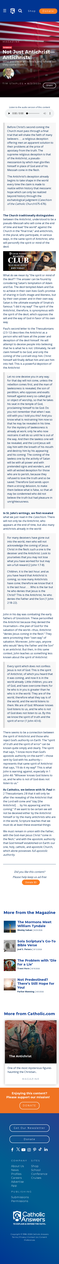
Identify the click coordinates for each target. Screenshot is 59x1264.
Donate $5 (31, 882)
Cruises (36, 1177)
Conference (39, 1174)
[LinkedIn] (46, 1150)
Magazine (11, 41)
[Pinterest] (35, 1150)
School (36, 1170)
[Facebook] (12, 1150)
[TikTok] (40, 1150)
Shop (32, 11)
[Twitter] (18, 1150)
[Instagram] (29, 1150)
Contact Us (33, 1237)
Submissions (20, 1197)
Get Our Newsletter (29, 1128)
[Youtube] (23, 1150)
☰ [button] (5, 10)
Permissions (19, 1201)
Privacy (22, 1237)
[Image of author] (8, 73)
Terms (15, 1237)
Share (49, 85)
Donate (48, 11)
